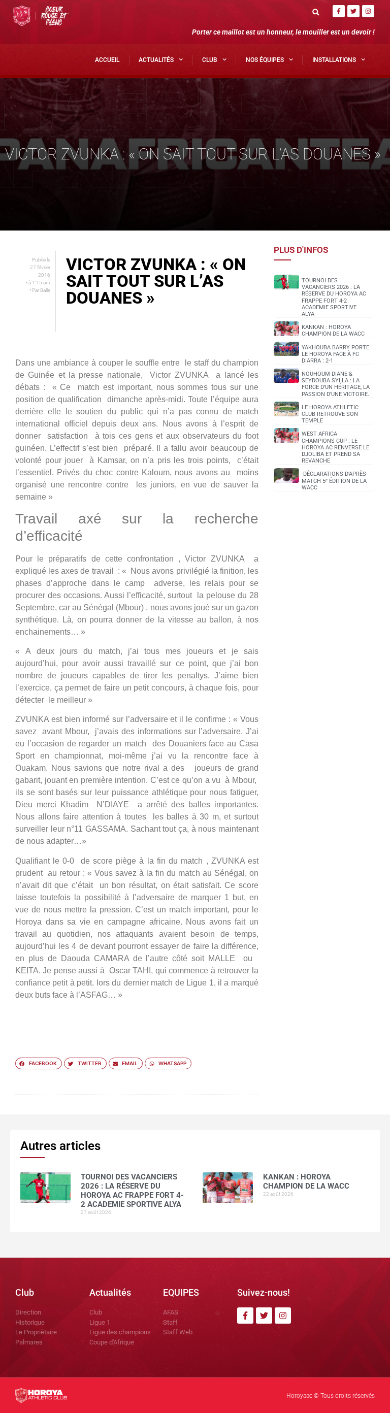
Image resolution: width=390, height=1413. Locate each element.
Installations (334, 59)
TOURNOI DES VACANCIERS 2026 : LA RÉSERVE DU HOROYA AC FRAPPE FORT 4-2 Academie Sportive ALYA (334, 297)
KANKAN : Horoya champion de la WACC (333, 330)
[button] (316, 12)
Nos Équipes (265, 59)
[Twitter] (353, 11)
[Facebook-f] (339, 11)
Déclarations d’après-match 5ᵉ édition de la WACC (335, 480)
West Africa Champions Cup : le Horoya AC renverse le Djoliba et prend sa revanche (335, 447)
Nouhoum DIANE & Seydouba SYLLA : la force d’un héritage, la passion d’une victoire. (336, 384)
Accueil (107, 59)
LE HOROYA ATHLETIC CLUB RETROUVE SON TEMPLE (330, 414)
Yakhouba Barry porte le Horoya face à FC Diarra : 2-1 (335, 354)
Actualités (156, 59)
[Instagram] (368, 11)
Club (209, 59)
